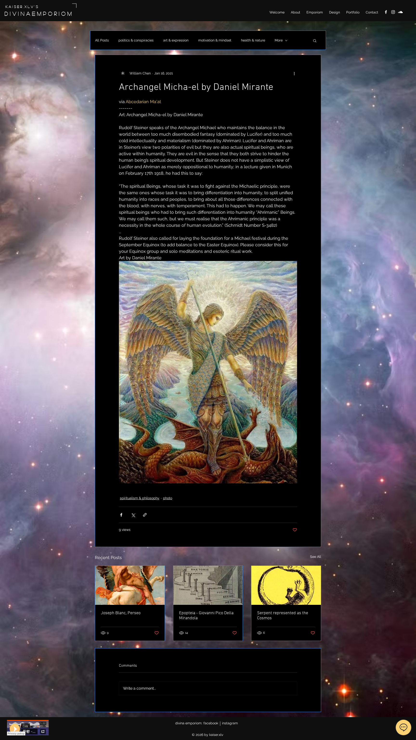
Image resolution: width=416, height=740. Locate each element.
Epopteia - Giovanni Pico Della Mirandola (206, 616)
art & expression (175, 40)
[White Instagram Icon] (393, 12)
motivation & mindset (214, 40)
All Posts (102, 40)
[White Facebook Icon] (386, 12)
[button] (314, 40)
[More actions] (294, 73)
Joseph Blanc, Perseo (121, 613)
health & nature (253, 40)
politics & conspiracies (136, 40)
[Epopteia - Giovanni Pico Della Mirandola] (208, 585)
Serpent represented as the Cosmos (282, 616)
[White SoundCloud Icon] (400, 12)
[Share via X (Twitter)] (133, 515)
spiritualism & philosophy (139, 498)
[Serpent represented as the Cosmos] (286, 585)
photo (167, 498)
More (279, 40)
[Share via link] (145, 515)
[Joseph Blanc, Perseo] (130, 585)
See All (315, 557)
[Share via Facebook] (121, 515)
